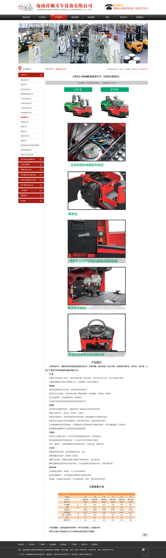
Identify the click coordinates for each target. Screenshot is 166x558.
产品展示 (58, 17)
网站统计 (89, 554)
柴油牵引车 (25, 122)
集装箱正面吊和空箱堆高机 (30, 145)
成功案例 (75, 17)
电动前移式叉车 (26, 113)
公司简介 (42, 17)
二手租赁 (74, 544)
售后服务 (91, 17)
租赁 (107, 17)
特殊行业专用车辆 (27, 155)
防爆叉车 (24, 127)
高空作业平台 (25, 136)
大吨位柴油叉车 (26, 103)
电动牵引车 (25, 117)
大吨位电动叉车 (26, 108)
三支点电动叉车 (26, 99)
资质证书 (123, 17)
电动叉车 (24, 85)
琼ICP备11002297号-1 (62, 554)
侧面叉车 (24, 141)
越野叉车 (24, 131)
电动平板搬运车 (26, 150)
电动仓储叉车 (25, 89)
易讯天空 (82, 554)
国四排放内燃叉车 (27, 94)
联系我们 (139, 17)
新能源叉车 (25, 80)
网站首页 (26, 17)
